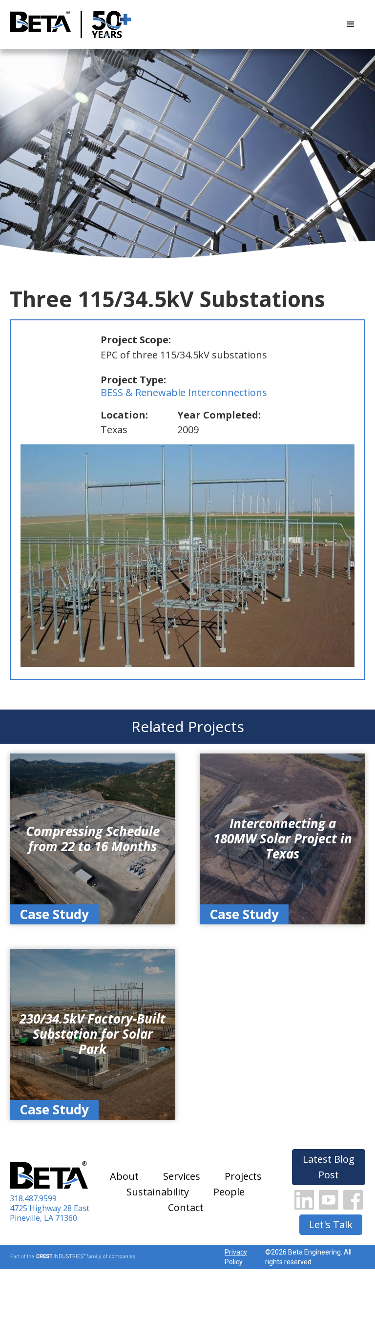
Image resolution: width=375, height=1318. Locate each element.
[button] (350, 24)
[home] (40, 25)
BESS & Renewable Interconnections (184, 392)
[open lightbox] (187, 555)
